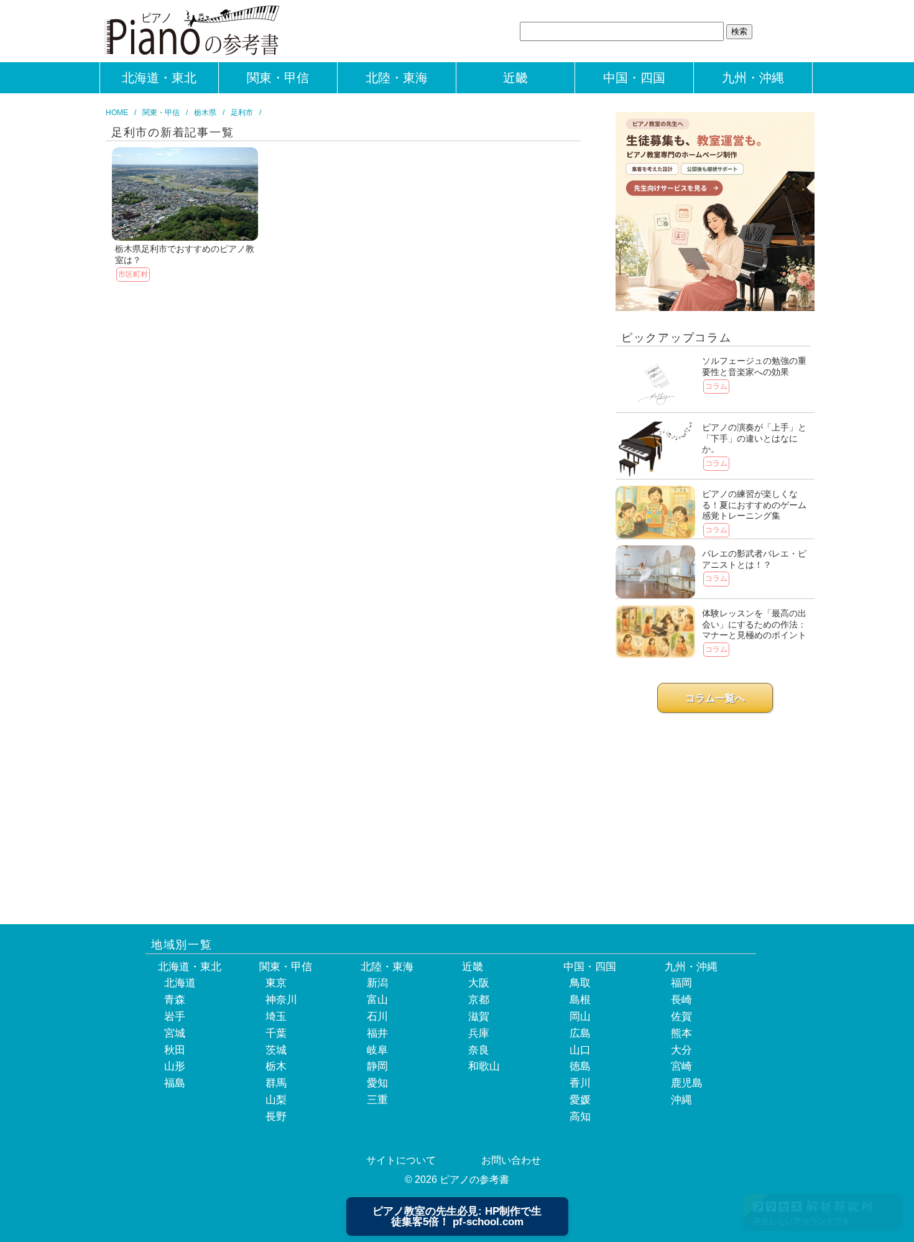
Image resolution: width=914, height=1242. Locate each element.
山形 (174, 1066)
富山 (377, 1000)
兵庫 (478, 1033)
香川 (580, 1083)
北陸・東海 (397, 78)
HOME (117, 112)
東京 (276, 983)
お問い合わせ (511, 1160)
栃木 (276, 1066)
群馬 (276, 1083)
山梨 (276, 1100)
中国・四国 (634, 78)
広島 (580, 1033)
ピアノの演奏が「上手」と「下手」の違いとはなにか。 (754, 438)
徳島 (580, 1066)
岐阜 (377, 1050)
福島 (174, 1083)
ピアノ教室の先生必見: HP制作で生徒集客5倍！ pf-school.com (457, 1216)
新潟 (377, 983)
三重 (377, 1100)
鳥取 (580, 983)
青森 (174, 1000)
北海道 (180, 983)
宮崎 (681, 1066)
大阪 (478, 983)
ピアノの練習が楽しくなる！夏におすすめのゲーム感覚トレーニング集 (754, 505)
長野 (276, 1117)
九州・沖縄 (753, 78)
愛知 (377, 1083)
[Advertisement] (715, 809)
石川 (377, 1016)
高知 (580, 1117)
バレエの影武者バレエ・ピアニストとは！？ (754, 559)
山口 (580, 1050)
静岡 (377, 1066)
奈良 (478, 1050)
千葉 (276, 1033)
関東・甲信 (278, 78)
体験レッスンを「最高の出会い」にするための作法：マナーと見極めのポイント (754, 624)
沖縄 (681, 1100)
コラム (716, 386)
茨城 (276, 1050)
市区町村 (133, 274)
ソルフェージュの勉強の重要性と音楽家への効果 (754, 366)
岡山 (580, 1016)
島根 (580, 1000)
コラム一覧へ (715, 698)
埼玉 (276, 1016)
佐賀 (681, 1016)
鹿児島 (687, 1083)
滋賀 (478, 1016)
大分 (681, 1050)
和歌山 (484, 1066)
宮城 (174, 1033)
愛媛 (580, 1100)
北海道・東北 (159, 78)
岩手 (174, 1016)
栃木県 (205, 112)
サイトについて (401, 1160)
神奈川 (281, 1000)
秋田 (174, 1050)
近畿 (515, 78)
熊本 (681, 1033)
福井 (377, 1033)
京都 (478, 1000)
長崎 (681, 1000)
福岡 (681, 983)
